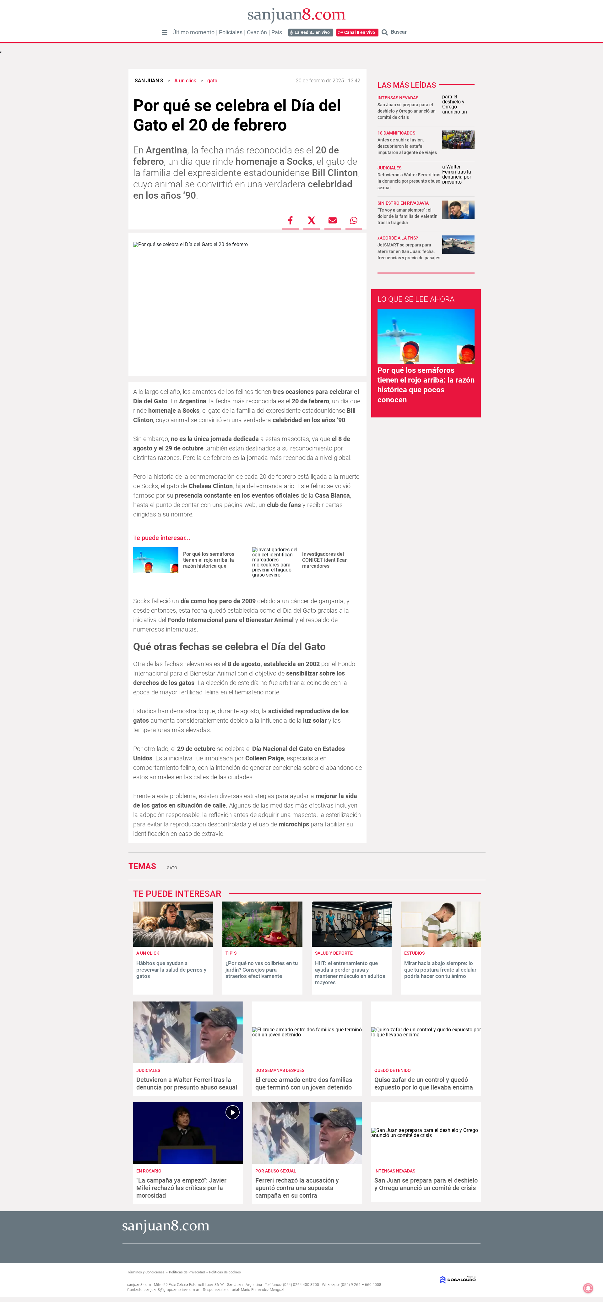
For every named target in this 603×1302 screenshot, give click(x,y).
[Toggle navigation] (164, 32)
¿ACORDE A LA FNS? (398, 237)
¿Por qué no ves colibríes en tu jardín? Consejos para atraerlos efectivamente (261, 969)
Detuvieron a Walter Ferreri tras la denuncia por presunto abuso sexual (409, 181)
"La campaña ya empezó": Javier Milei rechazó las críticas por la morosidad (181, 1188)
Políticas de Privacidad (187, 1272)
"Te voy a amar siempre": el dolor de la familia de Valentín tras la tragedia (407, 216)
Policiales (230, 32)
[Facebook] (290, 220)
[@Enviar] (333, 220)
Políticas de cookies (225, 1272)
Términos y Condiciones (146, 1272)
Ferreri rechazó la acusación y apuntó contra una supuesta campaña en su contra (297, 1188)
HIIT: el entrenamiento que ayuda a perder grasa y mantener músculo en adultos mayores (350, 972)
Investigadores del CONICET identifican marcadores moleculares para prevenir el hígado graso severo (329, 569)
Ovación (257, 32)
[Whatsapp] (354, 220)
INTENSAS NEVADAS (398, 97)
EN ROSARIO (148, 1170)
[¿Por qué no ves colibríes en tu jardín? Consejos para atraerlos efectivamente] (262, 945)
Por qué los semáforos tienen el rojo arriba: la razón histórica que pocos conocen (208, 563)
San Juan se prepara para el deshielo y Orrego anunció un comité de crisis (407, 111)
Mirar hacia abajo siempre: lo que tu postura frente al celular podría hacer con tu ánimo (440, 969)
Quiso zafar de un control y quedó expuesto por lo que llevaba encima (423, 1083)
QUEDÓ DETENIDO (392, 1070)
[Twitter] (312, 220)
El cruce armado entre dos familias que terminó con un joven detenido (303, 1083)
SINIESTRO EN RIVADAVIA (403, 203)
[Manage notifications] (588, 1288)
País (276, 32)
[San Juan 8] (165, 1233)
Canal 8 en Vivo (359, 32)
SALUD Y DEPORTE (334, 953)
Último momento (193, 32)
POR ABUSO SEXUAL (275, 1170)
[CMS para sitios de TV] (436, 1280)
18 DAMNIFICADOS (396, 132)
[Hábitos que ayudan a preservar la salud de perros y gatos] (173, 945)
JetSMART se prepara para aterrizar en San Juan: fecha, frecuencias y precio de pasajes (409, 251)
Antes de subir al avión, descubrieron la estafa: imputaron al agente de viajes (407, 146)
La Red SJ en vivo (312, 32)
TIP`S (230, 953)
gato (172, 868)
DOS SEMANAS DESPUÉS (279, 1070)
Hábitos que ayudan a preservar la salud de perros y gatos (171, 969)
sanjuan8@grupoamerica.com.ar (171, 1290)
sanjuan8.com (139, 1285)
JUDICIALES (389, 167)
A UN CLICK (147, 953)
